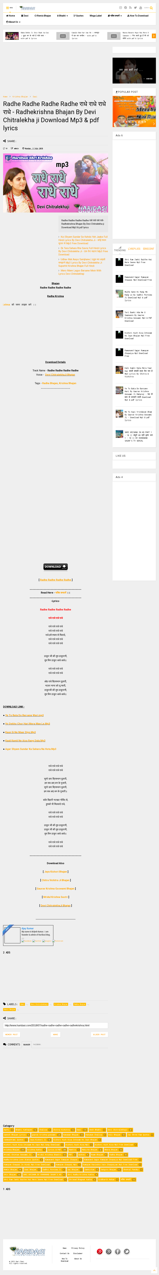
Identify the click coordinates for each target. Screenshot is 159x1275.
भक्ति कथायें (115, 15)
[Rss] (130, 7)
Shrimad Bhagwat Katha (80, 1179)
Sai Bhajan (72, 1169)
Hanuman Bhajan (70, 1135)
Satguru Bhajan (108, 1169)
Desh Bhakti (95, 1130)
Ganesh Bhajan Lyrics (15, 1135)
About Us (13, 22)
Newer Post (11, 1034)
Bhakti (62, 15)
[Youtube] (140, 7)
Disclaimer (78, 1253)
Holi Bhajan (114, 1135)
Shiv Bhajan (10, 1174)
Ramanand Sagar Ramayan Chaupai (61, 1159)
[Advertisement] (55, 68)
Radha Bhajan (116, 1154)
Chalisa (43, 1130)
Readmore (134, 118)
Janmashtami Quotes (13, 1140)
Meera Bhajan (111, 1149)
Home (11, 15)
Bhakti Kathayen (24, 1130)
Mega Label (96, 15)
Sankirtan (89, 1169)
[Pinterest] (125, 7)
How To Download (138, 15)
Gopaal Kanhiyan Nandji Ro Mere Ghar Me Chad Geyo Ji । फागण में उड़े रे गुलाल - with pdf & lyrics (86, 35)
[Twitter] (135, 7)
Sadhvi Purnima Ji (52, 1169)
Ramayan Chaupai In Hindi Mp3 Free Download (27, 1164)
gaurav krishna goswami (44, 1135)
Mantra (72, 1149)
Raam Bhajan (97, 1154)
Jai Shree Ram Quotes (138, 1135)
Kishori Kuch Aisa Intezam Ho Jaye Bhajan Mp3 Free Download (138, 336)
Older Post (99, 1034)
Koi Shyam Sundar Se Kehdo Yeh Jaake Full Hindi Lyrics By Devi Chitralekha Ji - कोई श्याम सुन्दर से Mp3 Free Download (83, 240)
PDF (70, 1154)
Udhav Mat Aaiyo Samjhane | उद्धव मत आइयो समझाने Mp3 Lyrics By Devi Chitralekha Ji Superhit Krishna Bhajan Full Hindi (81, 262)
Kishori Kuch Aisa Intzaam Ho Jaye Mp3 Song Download (31, 1144)
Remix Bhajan (44, 15)
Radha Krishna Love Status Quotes (21, 1159)
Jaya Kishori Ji (38, 1140)
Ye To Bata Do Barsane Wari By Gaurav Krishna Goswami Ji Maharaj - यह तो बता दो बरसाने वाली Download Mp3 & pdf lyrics (139, 394)
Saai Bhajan (30, 1169)
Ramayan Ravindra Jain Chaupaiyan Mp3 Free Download (110, 1164)
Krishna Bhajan (20, 96)
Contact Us (64, 1253)
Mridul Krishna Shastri (49, 1154)
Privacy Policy (77, 1248)
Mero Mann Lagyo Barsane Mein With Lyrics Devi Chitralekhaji (79, 272)
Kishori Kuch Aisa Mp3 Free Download (114, 1144)
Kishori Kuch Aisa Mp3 (77, 1144)
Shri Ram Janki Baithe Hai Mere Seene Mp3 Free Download (138, 262)
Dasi (25, 15)
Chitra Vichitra (61, 1130)
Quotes (80, 15)
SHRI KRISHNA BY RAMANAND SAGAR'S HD (42, 1174)
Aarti (6, 1130)
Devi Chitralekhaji (117, 1130)
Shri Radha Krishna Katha (81, 1174)
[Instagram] (120, 7)
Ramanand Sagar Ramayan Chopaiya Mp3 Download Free (137, 353)
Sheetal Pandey (131, 1169)
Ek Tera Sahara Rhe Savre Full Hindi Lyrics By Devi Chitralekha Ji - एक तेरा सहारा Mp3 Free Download (83, 251)
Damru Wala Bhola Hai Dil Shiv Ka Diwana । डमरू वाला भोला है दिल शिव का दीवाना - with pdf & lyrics (34, 34)
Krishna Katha (34, 1149)
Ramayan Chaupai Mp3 (66, 1164)
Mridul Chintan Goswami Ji (17, 1154)
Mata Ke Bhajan (89, 1149)
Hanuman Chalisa (94, 1135)
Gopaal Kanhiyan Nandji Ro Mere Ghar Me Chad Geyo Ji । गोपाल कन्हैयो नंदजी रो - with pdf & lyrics (137, 34)
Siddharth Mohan (106, 1179)
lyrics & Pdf (54, 1149)
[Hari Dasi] (27, 9)
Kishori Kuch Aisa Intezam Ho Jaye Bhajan (75, 1140)
